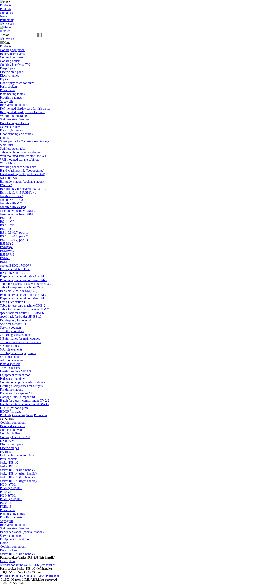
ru (1, 31)
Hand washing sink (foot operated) (22, 170)
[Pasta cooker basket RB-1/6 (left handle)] (27, 565)
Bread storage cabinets (14, 123)
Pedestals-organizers (13, 378)
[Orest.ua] (7, 23)
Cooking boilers (10, 61)
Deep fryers (7, 68)
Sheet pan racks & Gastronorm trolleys (24, 141)
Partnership (7, 20)
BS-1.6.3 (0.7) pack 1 (14, 232)
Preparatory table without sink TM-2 (23, 298)
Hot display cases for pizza (17, 83)
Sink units (6, 145)
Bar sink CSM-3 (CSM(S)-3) (18, 192)
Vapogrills (6, 101)
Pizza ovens (7, 90)
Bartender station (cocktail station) (22, 181)
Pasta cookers (8, 86)
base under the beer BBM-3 (17, 214)
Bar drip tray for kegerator (16, 320)
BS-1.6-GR (7, 229)
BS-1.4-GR (7, 221)
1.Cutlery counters (12, 331)
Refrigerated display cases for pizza (22, 112)
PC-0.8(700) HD (11, 499)
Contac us (6, 12)
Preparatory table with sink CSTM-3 (23, 276)
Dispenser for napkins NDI (17, 393)
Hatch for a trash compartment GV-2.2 (24, 400)
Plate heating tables (12, 94)
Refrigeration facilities (14, 104)
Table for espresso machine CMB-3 (22, 287)
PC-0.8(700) (8, 495)
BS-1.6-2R (7, 225)
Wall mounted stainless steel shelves (23, 156)
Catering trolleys (10, 126)
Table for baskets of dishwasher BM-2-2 (26, 309)
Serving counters (10, 327)
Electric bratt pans (11, 72)
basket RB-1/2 (9, 462)
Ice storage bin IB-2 (12, 272)
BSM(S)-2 (6, 243)
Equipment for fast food (15, 375)
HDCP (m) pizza (10, 411)
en (8, 31)
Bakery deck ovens (12, 53)
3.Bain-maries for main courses (20, 338)
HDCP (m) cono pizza (14, 408)
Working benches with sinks (18, 167)
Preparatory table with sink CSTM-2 (23, 294)
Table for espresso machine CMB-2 (22, 305)
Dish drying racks (11, 130)
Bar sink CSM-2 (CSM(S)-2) (18, 291)
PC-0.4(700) (8, 484)
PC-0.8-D (6, 502)
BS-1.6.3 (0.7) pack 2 (14, 236)
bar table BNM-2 (11, 203)
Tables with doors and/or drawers (21, 152)
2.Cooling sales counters (15, 335)
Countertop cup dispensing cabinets (22, 382)
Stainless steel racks (12, 148)
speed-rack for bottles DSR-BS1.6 (22, 313)
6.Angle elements (11, 349)
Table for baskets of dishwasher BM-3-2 (26, 283)
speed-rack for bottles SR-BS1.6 (20, 316)
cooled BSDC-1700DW (15, 265)
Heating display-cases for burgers (21, 386)
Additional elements (13, 360)
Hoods (4, 137)
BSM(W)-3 (7, 254)
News (4, 16)
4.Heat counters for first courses (20, 342)
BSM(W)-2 (7, 251)
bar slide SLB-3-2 (11, 196)
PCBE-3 (5, 506)
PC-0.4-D (6, 492)
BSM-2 (5, 258)
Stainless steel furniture (14, 119)
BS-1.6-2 (6, 185)
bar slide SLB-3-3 (11, 199)
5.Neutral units (9, 345)
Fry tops (5, 79)
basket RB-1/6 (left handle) (17, 477)
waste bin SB (8, 178)
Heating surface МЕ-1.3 (15, 371)
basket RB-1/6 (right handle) (18, 481)
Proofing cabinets (11, 97)
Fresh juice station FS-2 (15, 302)
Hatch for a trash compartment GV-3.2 (24, 404)
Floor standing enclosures (16, 134)
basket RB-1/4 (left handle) (17, 470)
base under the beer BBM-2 (17, 210)
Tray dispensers (10, 367)
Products (5, 5)
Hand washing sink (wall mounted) (22, 174)
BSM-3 (5, 261)
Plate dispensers (10, 364)
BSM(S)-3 (6, 247)
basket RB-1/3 (9, 466)
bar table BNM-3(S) (13, 207)
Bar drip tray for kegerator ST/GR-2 (23, 188)
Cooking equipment (12, 50)
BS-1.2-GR (7, 218)
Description (7, 561)
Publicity (5, 9)
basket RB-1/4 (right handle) (18, 473)
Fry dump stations (11, 389)
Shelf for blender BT (13, 324)
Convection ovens (11, 57)
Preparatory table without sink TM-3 (23, 280)
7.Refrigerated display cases (18, 353)
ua (5, 31)
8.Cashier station (10, 356)
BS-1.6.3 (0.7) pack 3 (14, 240)
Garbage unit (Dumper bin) (17, 397)
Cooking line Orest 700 (15, 64)
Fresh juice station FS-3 (15, 269)
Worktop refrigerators (13, 115)
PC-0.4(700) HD (11, 488)
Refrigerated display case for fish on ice (25, 108)
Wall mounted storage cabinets (19, 159)
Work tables (7, 163)
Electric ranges (9, 75)
